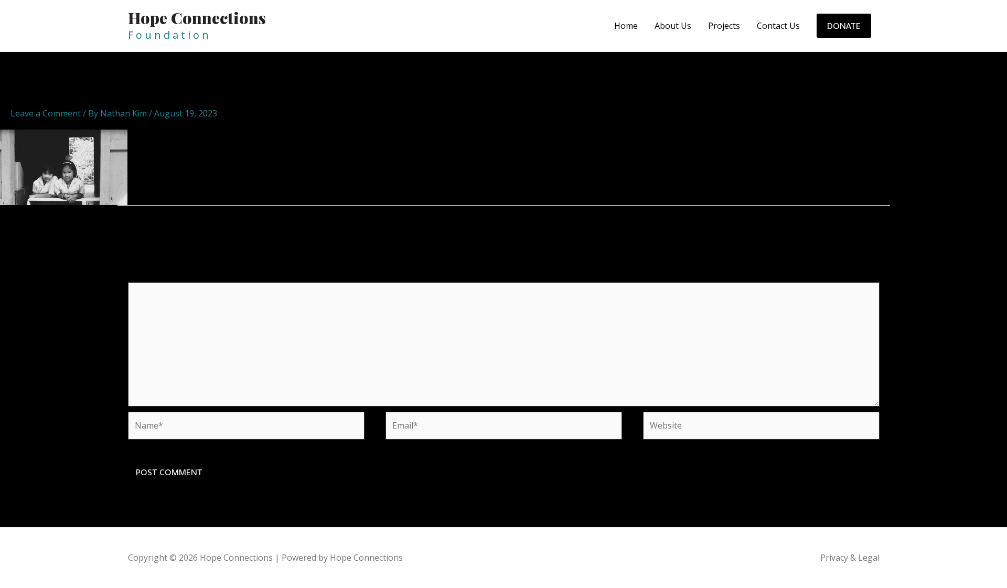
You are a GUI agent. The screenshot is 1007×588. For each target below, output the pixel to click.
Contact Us (778, 25)
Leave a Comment (45, 113)
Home (626, 25)
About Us (673, 25)
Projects (724, 25)
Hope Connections (197, 17)
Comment (150, 275)
